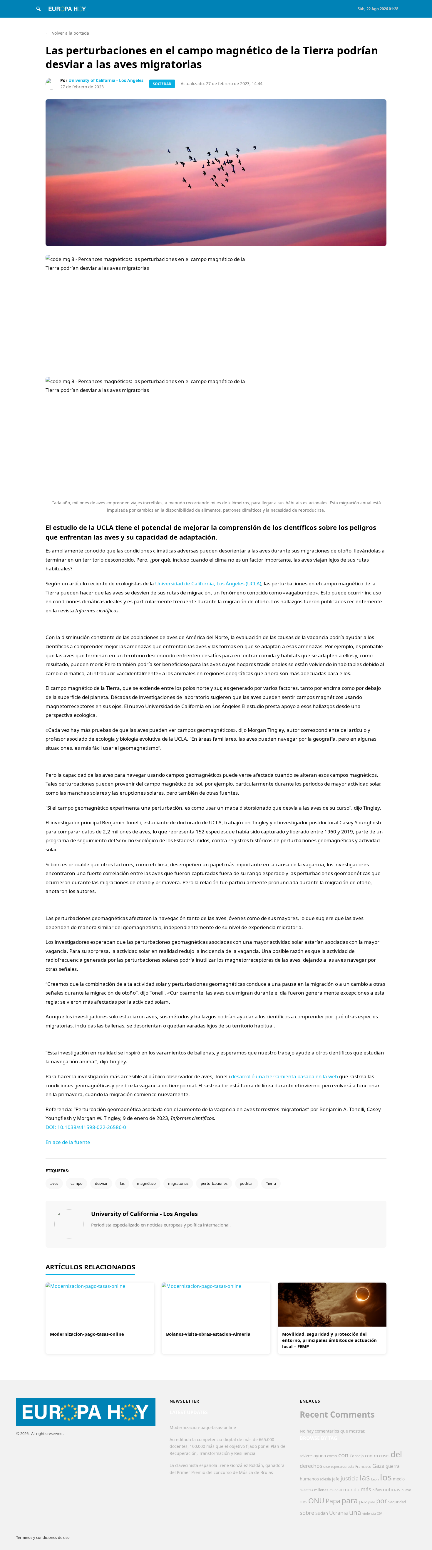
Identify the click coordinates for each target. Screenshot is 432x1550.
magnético (146, 1183)
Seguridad (397, 1502)
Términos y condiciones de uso (43, 1537)
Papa (333, 1501)
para (349, 1500)
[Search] (38, 9)
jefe (335, 1479)
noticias (391, 1489)
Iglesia (325, 1479)
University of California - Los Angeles (105, 80)
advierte (306, 1456)
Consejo (357, 1455)
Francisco (363, 1466)
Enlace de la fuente (68, 1142)
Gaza (378, 1465)
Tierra (271, 1183)
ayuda (320, 1455)
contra (371, 1455)
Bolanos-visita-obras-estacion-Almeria (208, 1334)
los (386, 1477)
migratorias (178, 1183)
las (122, 1183)
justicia (350, 1478)
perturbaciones (214, 1183)
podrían (247, 1183)
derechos (311, 1465)
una (355, 1512)
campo (77, 1183)
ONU (316, 1500)
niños (377, 1489)
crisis (384, 1455)
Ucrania (338, 1512)
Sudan (321, 1513)
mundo (351, 1489)
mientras (306, 1490)
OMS (303, 1502)
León (375, 1479)
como (332, 1455)
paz (363, 1501)
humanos (309, 1479)
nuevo (406, 1490)
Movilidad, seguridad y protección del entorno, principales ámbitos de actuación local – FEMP (329, 1340)
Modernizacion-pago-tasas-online (87, 1334)
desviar (101, 1183)
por (381, 1500)
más (366, 1489)
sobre (307, 1512)
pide (371, 1502)
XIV (379, 1514)
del (396, 1454)
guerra (393, 1466)
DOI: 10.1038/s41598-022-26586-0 (86, 1127)
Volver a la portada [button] (67, 33)
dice (326, 1466)
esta (351, 1466)
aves (54, 1183)
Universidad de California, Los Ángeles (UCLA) (208, 583)
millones (321, 1489)
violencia (369, 1513)
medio (399, 1479)
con (343, 1455)
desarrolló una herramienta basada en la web (284, 1076)
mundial (335, 1490)
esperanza (338, 1466)
